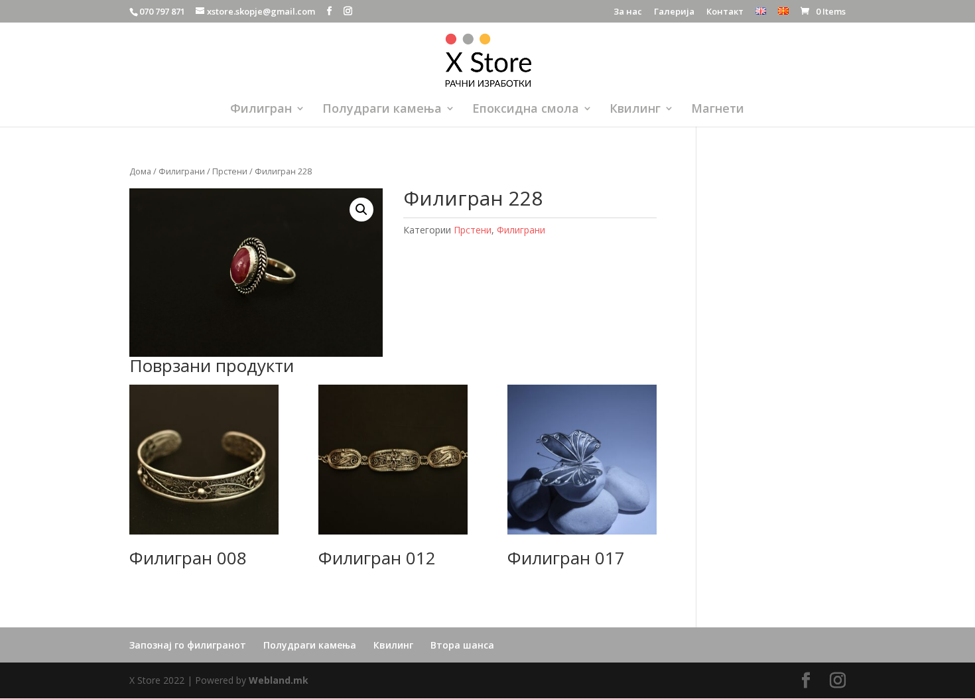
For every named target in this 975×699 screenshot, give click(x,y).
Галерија (674, 12)
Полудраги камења (382, 109)
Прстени (229, 171)
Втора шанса (462, 645)
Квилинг (635, 109)
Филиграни (182, 171)
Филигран (261, 109)
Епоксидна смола (525, 109)
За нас (628, 12)
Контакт (725, 12)
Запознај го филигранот (187, 645)
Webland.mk (278, 680)
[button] (361, 210)
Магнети (717, 109)
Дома (140, 171)
